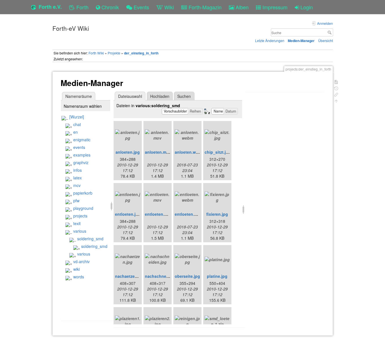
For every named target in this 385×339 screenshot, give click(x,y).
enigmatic (81, 139)
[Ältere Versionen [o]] (336, 88)
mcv (77, 185)
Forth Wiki (96, 52)
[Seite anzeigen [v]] (336, 81)
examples (81, 155)
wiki (76, 269)
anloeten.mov (158, 152)
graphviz (80, 162)
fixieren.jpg (217, 214)
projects (80, 216)
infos (77, 170)
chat (77, 124)
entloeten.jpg (128, 214)
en (75, 132)
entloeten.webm (190, 214)
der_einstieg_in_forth (141, 53)
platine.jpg (217, 276)
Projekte (114, 52)
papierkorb (82, 193)
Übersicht (325, 40)
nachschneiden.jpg (163, 276)
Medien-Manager (301, 40)
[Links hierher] (336, 94)
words (78, 276)
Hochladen (159, 96)
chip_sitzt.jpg (218, 152)
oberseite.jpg (187, 276)
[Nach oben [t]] (336, 100)
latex (77, 177)
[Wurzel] (76, 117)
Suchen (184, 96)
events (79, 147)
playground (83, 208)
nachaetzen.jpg (130, 276)
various (79, 231)
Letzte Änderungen (269, 40)
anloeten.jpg (128, 152)
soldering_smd (90, 238)
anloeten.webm (189, 152)
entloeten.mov (158, 214)
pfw (76, 200)
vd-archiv (81, 261)
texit (77, 223)
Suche (330, 32)
